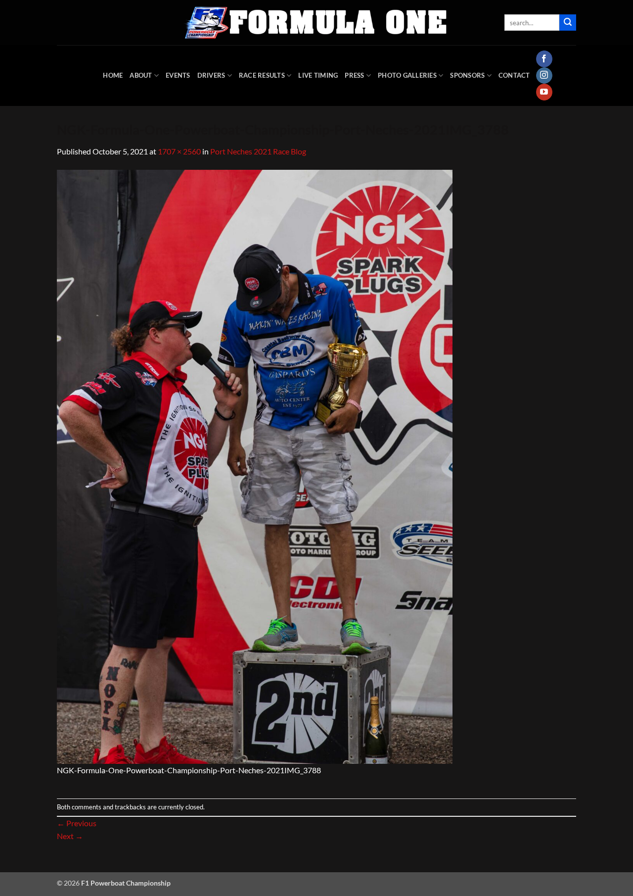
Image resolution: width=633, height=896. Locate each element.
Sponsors (467, 75)
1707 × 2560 (179, 151)
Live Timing (318, 75)
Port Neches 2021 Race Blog (258, 151)
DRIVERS (211, 75)
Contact (514, 75)
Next (70, 836)
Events (178, 75)
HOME (113, 75)
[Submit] (567, 22)
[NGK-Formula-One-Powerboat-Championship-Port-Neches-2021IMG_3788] (254, 465)
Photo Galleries (407, 75)
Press (354, 75)
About (141, 75)
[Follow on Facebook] (544, 58)
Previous (76, 823)
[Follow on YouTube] (544, 92)
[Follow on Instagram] (544, 75)
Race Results (262, 75)
